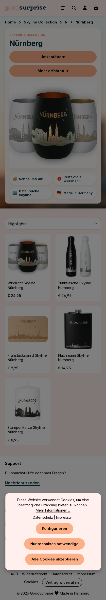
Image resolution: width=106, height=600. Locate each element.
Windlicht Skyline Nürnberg (21, 285)
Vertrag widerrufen (62, 582)
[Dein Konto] (85, 8)
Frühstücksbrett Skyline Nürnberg (27, 357)
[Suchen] (74, 8)
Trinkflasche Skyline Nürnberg (74, 285)
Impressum (85, 574)
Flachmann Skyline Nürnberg (73, 357)
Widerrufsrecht (34, 574)
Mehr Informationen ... (53, 510)
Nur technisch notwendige (54, 544)
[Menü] (63, 8)
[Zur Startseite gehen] (25, 8)
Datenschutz (61, 574)
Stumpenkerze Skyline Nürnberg (26, 429)
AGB (14, 574)
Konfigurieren (54, 528)
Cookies (31, 582)
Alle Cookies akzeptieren (54, 559)
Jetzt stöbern (53, 57)
